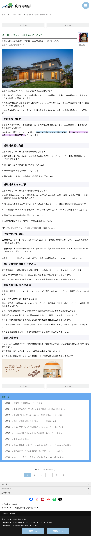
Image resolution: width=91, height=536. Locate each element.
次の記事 (67, 25)
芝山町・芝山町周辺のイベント (15, 45)
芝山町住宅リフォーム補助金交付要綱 (23, 228)
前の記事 (23, 25)
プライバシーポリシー (31, 522)
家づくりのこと (53, 41)
